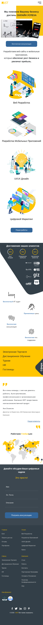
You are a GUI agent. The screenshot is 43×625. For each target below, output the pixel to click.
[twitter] (16, 608)
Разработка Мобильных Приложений (21, 141)
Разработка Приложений (30, 538)
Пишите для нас (7, 538)
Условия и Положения (29, 576)
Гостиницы (8, 369)
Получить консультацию (21, 515)
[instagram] (25, 608)
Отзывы (4, 541)
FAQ (23, 586)
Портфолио (5, 545)
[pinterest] (29, 608)
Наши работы (21, 230)
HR (4, 365)
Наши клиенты (34, 421)
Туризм (6, 360)
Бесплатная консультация (21, 44)
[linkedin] (20, 608)
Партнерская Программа (30, 572)
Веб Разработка (21, 102)
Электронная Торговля (15, 352)
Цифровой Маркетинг (21, 219)
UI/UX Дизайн (21, 178)
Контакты (25, 568)
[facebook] (12, 608)
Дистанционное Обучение (16, 356)
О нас (23, 560)
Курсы (24, 550)
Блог (3, 534)
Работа (24, 564)
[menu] (39, 3)
